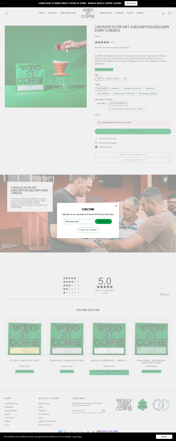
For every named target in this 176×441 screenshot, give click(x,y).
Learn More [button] (77, 437)
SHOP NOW (119, 3)
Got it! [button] (164, 437)
